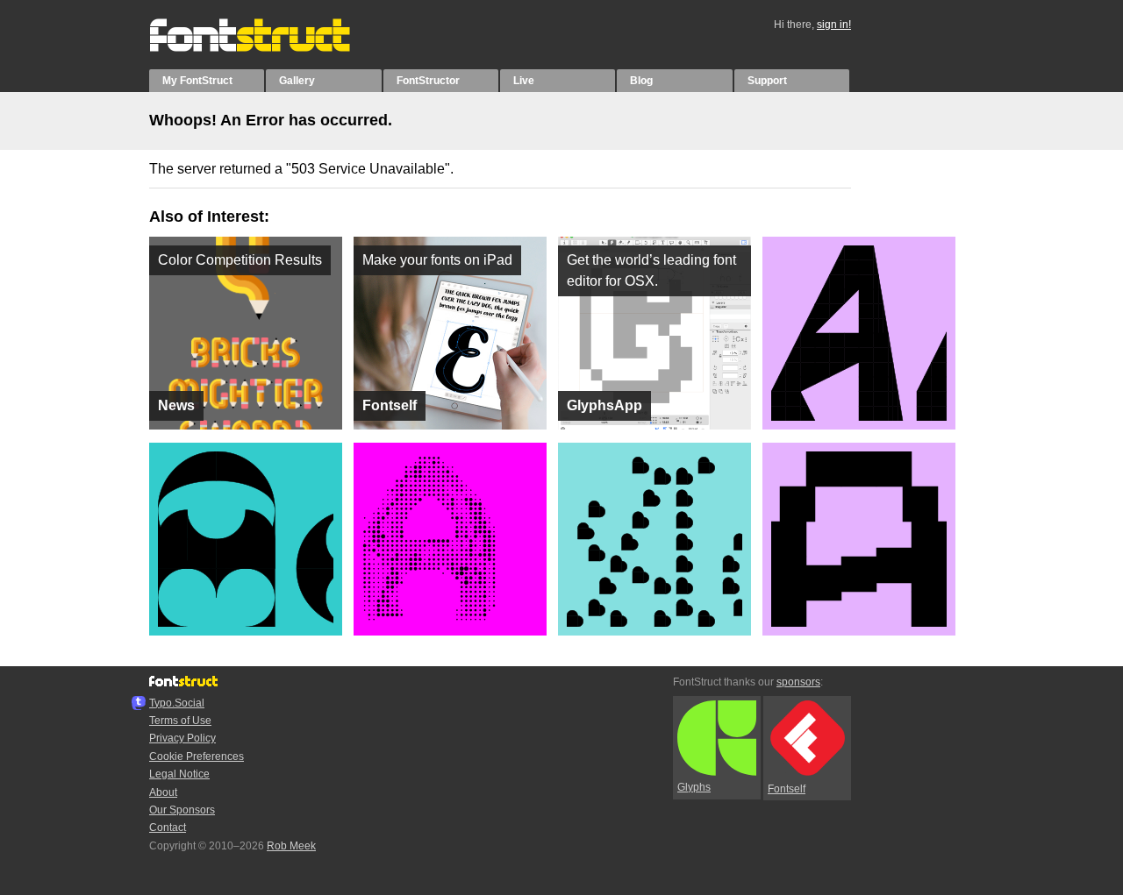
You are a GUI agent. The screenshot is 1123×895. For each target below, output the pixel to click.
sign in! (834, 24)
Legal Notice (179, 774)
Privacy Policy (182, 738)
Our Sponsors (182, 810)
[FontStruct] (268, 48)
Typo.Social (176, 703)
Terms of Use (180, 720)
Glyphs (694, 787)
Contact (167, 827)
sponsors (798, 682)
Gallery (297, 81)
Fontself (786, 789)
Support (767, 81)
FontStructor (428, 81)
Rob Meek (291, 846)
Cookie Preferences (196, 756)
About (163, 792)
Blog (641, 81)
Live (523, 81)
